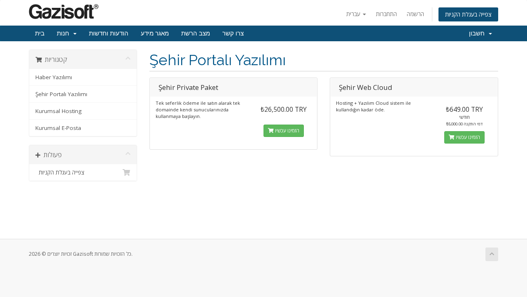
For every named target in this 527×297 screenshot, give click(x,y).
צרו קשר (233, 33)
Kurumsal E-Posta (58, 128)
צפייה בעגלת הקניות (468, 14)
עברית (354, 14)
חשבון (478, 33)
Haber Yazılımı (53, 77)
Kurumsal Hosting (58, 111)
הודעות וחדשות (108, 33)
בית (39, 33)
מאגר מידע (155, 33)
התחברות (386, 14)
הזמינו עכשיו (286, 130)
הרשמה (415, 14)
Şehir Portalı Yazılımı (61, 94)
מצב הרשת (195, 33)
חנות (64, 33)
